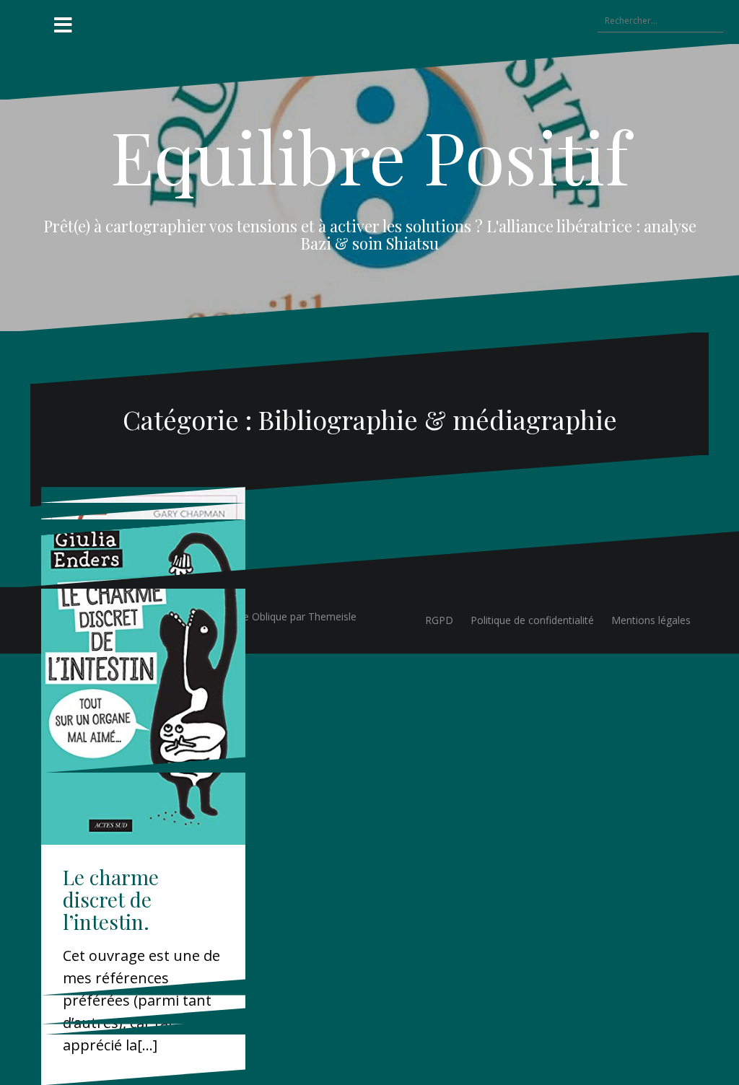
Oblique (269, 616)
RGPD (439, 620)
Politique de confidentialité (532, 620)
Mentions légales (651, 620)
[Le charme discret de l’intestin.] (143, 682)
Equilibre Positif (369, 155)
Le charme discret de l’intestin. (111, 899)
